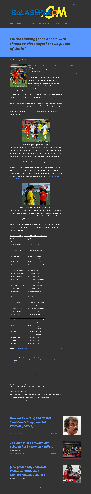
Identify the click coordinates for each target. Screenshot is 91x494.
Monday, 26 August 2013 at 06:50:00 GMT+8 (42, 357)
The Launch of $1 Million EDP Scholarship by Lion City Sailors (31, 444)
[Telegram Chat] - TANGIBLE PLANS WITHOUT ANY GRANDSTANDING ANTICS (29, 471)
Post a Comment (19, 453)
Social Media (32, 23)
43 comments (18, 433)
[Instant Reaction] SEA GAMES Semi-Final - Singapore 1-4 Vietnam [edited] (30, 422)
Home (11, 23)
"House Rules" (56, 23)
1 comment (17, 482)
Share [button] (72, 65)
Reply (15, 363)
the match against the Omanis (38, 147)
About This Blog (21, 23)
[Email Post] (30, 348)
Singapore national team (75, 73)
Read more (54, 433)
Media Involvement (44, 23)
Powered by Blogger (46, 488)
